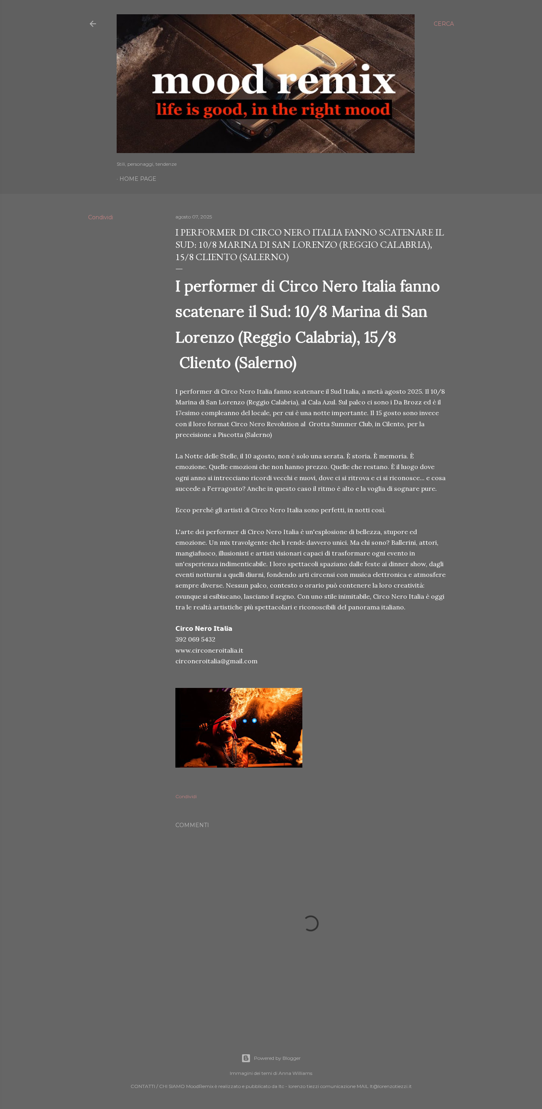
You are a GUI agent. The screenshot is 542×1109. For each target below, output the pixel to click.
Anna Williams (295, 1073)
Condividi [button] (100, 217)
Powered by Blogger (277, 1058)
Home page (137, 178)
